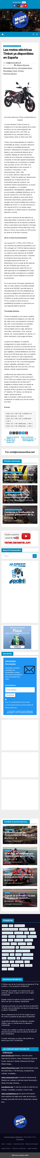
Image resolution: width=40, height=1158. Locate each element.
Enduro (33, 933)
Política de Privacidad (31, 1144)
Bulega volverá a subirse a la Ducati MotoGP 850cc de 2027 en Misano (19, 877)
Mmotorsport (32, 936)
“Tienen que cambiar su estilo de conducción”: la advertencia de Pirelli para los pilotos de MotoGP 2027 (19, 1032)
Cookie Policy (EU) (18, 1144)
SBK (18, 958)
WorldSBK (29, 965)
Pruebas (18, 954)
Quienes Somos (6, 1148)
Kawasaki (12, 936)
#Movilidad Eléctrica (10, 68)
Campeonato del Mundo (10, 929)
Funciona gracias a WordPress (13, 1137)
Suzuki (27, 962)
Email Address (10, 685)
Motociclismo (19, 940)
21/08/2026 (10, 901)
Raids (4, 958)
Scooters (5, 962)
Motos (29, 943)
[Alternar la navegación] (37, 34)
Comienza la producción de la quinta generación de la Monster (19, 514)
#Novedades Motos (25, 68)
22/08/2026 (10, 838)
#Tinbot (21, 71)
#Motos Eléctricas (22, 65)
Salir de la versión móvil (20, 1155)
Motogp (7, 850)
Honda (5, 936)
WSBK (4, 969)
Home (3, 1144)
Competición (19, 933)
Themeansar (20, 1139)
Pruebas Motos (28, 954)
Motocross (6, 943)
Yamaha (11, 969)
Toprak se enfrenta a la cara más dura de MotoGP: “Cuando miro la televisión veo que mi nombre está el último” (20, 1008)
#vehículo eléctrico (10, 74)
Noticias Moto (9, 829)
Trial (22, 965)
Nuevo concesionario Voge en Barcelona (19, 475)
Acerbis (5, 925)
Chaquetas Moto (8, 933)
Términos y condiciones (19, 1148)
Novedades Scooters (22, 951)
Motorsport (21, 943)
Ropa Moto (11, 958)
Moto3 (11, 940)
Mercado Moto (21, 936)
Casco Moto (23, 929)
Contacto (9, 1144)
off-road (5, 954)
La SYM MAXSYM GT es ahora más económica (16, 495)
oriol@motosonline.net (13, 63)
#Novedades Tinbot (10, 71)
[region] (20, 734)
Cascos (31, 929)
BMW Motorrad (19, 925)
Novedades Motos (8, 951)
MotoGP (13, 943)
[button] (33, 34)
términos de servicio (26, 712)
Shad (11, 962)
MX (17, 947)
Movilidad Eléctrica (8, 947)
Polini (12, 954)
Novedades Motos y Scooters (12, 46)
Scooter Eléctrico (27, 958)
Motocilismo (28, 940)
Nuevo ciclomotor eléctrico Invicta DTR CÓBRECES (27, 438)
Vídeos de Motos (32, 1148)
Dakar (26, 933)
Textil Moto (15, 965)
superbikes (19, 962)
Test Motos (6, 965)
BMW (11, 925)
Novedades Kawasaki (27, 947)
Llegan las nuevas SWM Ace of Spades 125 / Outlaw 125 (13, 439)
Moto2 (4, 940)
